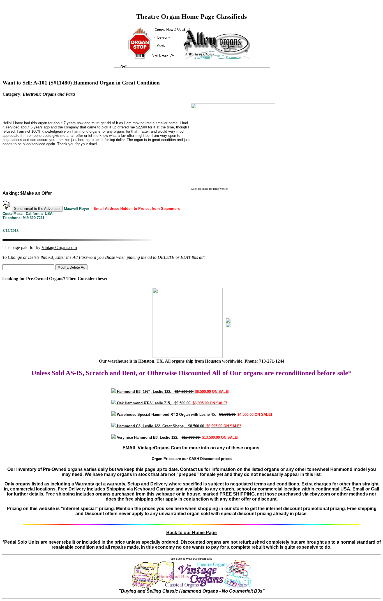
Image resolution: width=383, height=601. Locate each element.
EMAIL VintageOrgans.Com (152, 447)
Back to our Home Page (191, 532)
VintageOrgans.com (59, 247)
